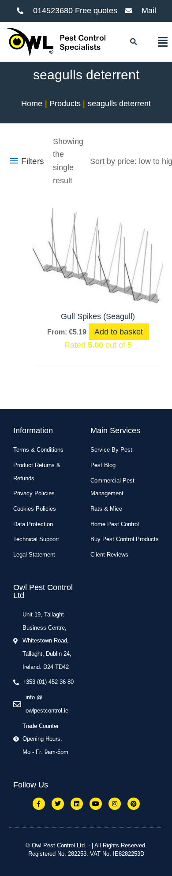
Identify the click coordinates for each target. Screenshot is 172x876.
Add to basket (118, 331)
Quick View (98, 295)
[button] (133, 42)
